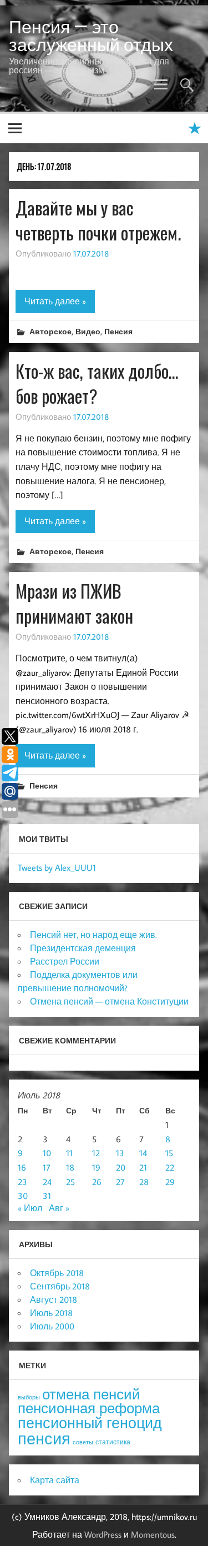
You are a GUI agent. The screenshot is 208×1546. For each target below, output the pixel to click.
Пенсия (118, 331)
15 (169, 1152)
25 (70, 1181)
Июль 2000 (52, 1326)
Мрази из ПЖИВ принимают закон (74, 603)
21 (143, 1167)
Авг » (59, 1207)
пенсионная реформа (89, 1408)
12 (96, 1152)
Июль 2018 (51, 1312)
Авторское (50, 331)
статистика (112, 1442)
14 (143, 1152)
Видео (87, 331)
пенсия (44, 1438)
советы (83, 1442)
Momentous (153, 1534)
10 (47, 1152)
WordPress (102, 1534)
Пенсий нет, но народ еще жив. (93, 934)
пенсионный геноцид (90, 1422)
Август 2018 (53, 1299)
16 (22, 1167)
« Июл (30, 1207)
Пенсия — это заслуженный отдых (91, 36)
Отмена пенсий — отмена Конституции (109, 1001)
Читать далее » (55, 301)
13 (120, 1152)
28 (144, 1181)
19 (96, 1167)
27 (120, 1181)
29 (170, 1181)
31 (47, 1195)
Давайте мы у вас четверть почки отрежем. (98, 219)
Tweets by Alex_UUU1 (57, 867)
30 (23, 1195)
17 (46, 1167)
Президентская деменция (83, 947)
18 (70, 1167)
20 (120, 1167)
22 (169, 1167)
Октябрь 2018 (57, 1272)
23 (22, 1181)
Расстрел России (64, 961)
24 (47, 1181)
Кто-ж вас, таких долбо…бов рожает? (97, 383)
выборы (29, 1397)
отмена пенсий (91, 1394)
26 (97, 1181)
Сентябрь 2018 (60, 1286)
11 (69, 1152)
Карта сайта (54, 1479)
